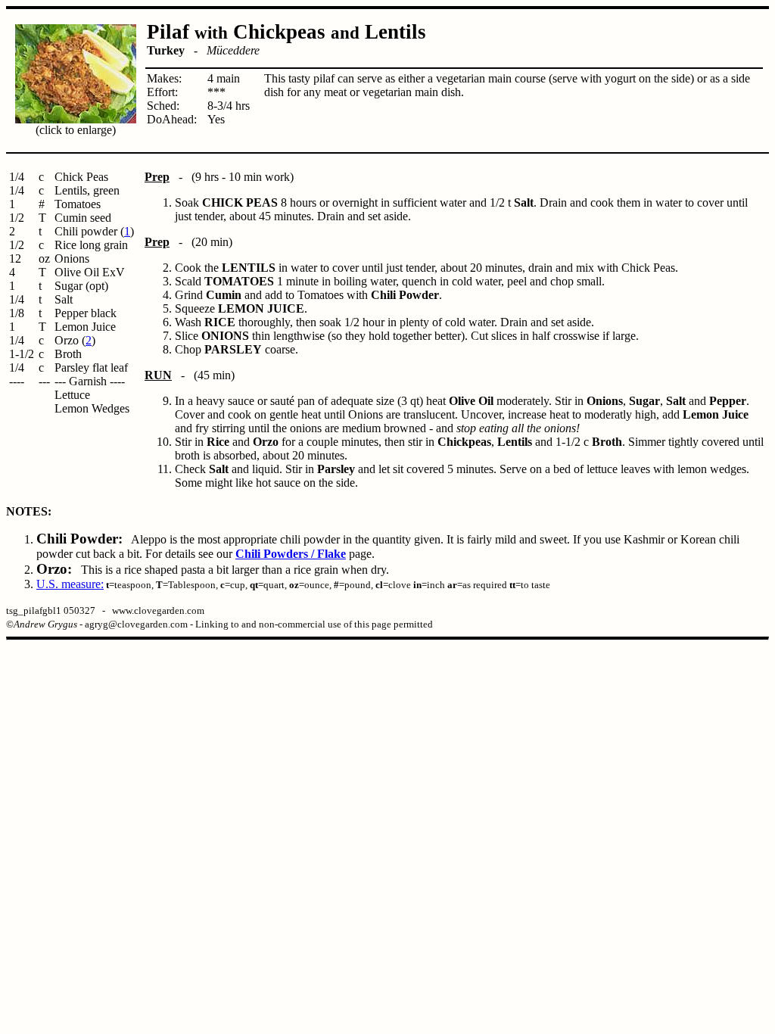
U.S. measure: (70, 584)
